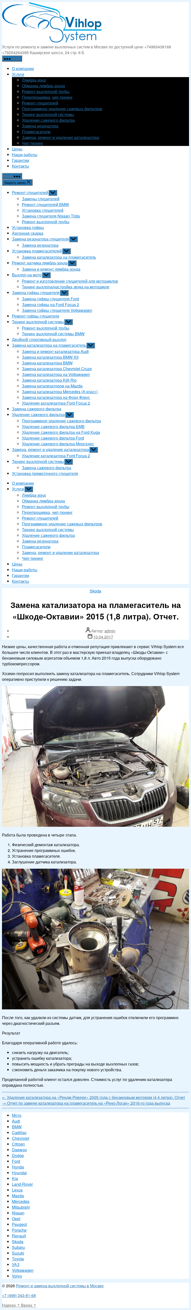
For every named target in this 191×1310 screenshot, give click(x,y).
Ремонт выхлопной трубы (45, 91)
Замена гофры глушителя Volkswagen (57, 310)
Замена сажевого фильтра (36, 409)
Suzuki (18, 1253)
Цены (17, 149)
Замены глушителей (40, 199)
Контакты (20, 166)
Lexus (17, 1190)
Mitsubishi (21, 1207)
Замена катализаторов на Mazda (52, 386)
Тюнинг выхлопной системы (48, 114)
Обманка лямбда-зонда (43, 86)
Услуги (18, 74)
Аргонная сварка (27, 233)
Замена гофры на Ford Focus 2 (50, 304)
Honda (18, 1167)
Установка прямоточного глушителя (45, 473)
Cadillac (19, 1132)
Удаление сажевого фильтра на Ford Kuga (61, 432)
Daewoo (19, 1150)
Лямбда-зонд (34, 80)
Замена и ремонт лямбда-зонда (51, 269)
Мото (16, 1115)
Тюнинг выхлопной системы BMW (53, 334)
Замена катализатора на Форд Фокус (56, 397)
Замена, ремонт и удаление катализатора (60, 137)
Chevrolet (20, 1138)
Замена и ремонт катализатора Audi (55, 351)
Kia (15, 1178)
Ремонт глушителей (40, 103)
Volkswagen (23, 1270)
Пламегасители (36, 131)
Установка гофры (28, 227)
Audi (16, 1121)
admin (109, 631)
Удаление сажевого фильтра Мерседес (58, 444)
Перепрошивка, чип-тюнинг (47, 97)
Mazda (18, 1195)
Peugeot (19, 1224)
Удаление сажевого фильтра (48, 120)
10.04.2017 (103, 637)
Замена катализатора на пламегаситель (59, 257)
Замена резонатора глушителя (40, 239)
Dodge (18, 1155)
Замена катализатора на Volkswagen (56, 374)
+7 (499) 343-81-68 (19, 1295)
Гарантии (20, 160)
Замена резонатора (40, 126)
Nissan (18, 1213)
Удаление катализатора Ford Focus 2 (56, 403)
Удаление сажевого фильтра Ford (53, 438)
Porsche (19, 1230)
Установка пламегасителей (37, 251)
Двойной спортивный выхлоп (39, 339)
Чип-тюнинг (32, 143)
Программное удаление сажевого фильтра (61, 421)
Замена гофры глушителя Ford (50, 299)
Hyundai (19, 1173)
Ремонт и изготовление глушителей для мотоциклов (70, 281)
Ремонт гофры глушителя (35, 316)
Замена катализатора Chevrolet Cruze (57, 368)
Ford (16, 1161)
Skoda (95, 591)
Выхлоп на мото (27, 275)
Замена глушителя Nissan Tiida (51, 216)
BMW (17, 1127)
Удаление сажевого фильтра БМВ (53, 426)
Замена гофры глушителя (36, 292)
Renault (19, 1236)
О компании (23, 68)
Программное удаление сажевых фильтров (62, 109)
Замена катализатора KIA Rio (49, 380)
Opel (16, 1218)
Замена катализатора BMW (47, 363)
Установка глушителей (42, 210)
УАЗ (15, 1264)
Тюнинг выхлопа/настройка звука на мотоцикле (65, 287)
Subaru (18, 1247)
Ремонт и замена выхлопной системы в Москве (60, 1286)
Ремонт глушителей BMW (45, 204)
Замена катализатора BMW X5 (50, 357)
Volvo (17, 1276)
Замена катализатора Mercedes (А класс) (60, 391)
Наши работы (24, 154)
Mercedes (20, 1201)
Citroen (18, 1144)
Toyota (18, 1259)
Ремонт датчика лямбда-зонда (40, 263)
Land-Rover (22, 1184)
